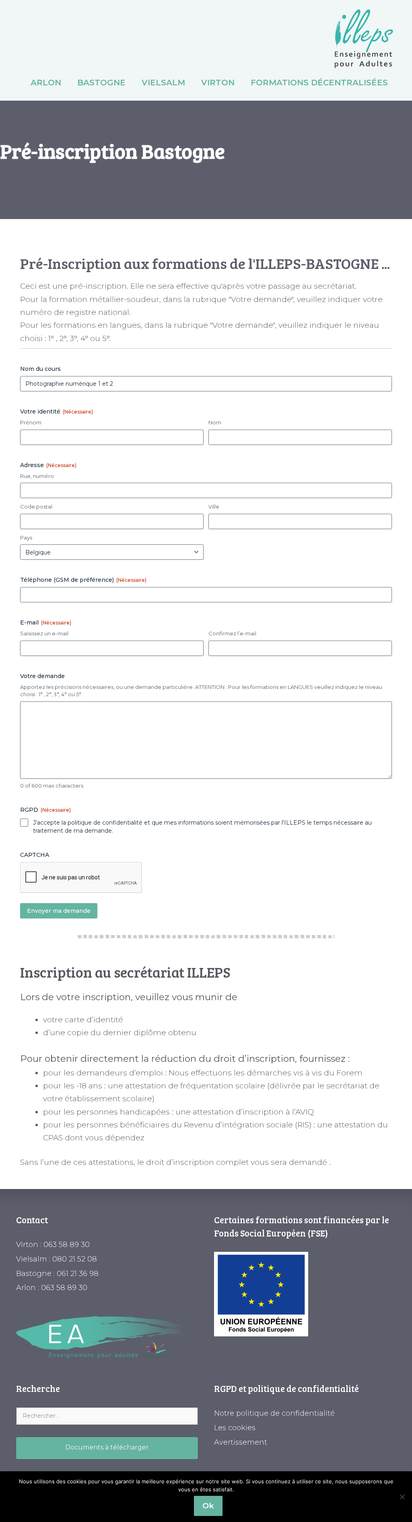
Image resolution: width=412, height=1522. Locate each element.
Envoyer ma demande (59, 910)
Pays (26, 537)
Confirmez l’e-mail (232, 633)
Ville (213, 506)
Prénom (30, 422)
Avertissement (240, 1442)
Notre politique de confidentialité (274, 1413)
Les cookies (234, 1427)
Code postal (36, 506)
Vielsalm (163, 82)
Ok (208, 1505)
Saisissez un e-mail (44, 633)
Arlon (46, 82)
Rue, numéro (37, 476)
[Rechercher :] (107, 1415)
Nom (214, 422)
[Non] (402, 1497)
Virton (218, 82)
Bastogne (101, 82)
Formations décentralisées (319, 82)
